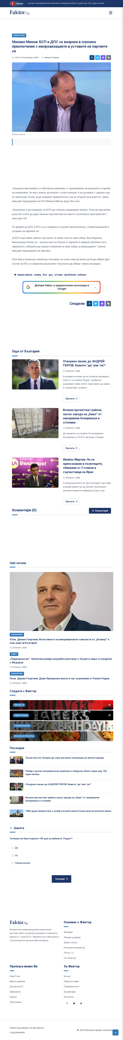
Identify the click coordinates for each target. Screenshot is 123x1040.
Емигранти (15, 991)
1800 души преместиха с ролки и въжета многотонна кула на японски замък (68, 811)
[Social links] (67, 1003)
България (16, 634)
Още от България (26, 351)
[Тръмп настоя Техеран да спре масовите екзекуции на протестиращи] (16, 760)
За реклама (70, 991)
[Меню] (110, 12)
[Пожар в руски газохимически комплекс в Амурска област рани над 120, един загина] (16, 773)
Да (16, 848)
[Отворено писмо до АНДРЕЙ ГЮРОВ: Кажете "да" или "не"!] (35, 374)
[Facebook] (92, 57)
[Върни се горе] (115, 1032)
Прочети (70, 398)
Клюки (13, 997)
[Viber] (103, 57)
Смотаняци (15, 1002)
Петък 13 (68, 952)
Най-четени (18, 563)
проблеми (70, 274)
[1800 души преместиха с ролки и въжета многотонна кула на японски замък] (16, 813)
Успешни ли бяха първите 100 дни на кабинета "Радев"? (41, 838)
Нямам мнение (22, 863)
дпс (51, 274)
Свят (14, 654)
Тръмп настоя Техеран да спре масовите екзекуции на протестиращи (64, 757)
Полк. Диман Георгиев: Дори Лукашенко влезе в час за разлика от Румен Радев (59, 678)
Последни (17, 748)
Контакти (69, 997)
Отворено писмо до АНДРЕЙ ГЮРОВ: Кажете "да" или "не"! (58, 784)
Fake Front (15, 976)
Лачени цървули (72, 937)
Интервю (68, 932)
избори (82, 274)
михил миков (24, 274)
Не (16, 855)
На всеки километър (74, 947)
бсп (45, 274)
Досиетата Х (16, 986)
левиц (37, 274)
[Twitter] (97, 57)
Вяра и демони (17, 981)
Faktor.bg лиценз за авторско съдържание (27, 1030)
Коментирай (101, 511)
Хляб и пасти (70, 942)
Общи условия (71, 981)
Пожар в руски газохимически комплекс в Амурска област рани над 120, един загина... (54, 3)
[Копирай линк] (108, 57)
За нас (67, 976)
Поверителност (72, 986)
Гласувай (60, 879)
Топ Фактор (70, 958)
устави (59, 274)
